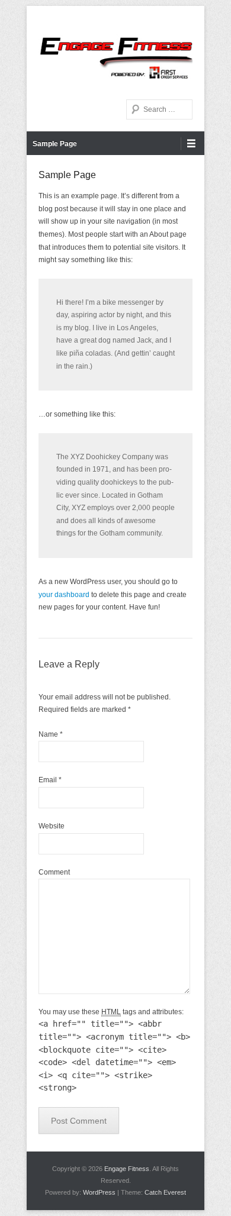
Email (50, 780)
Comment (54, 872)
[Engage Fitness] (115, 50)
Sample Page (55, 144)
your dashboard (63, 595)
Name (50, 734)
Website (51, 826)
